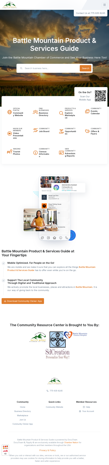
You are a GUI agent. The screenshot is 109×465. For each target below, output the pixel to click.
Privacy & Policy (47, 450)
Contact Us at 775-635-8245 (90, 13)
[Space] (54, 380)
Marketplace (22, 415)
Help (87, 407)
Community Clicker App (22, 424)
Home (22, 407)
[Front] (10, 5)
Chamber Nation (71, 442)
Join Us (22, 420)
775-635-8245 (56, 391)
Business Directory (22, 411)
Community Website (54, 407)
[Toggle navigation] (104, 4)
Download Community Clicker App (24, 301)
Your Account (88, 411)
